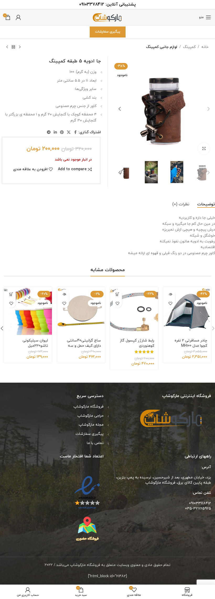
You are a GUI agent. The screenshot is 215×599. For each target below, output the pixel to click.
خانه (204, 47)
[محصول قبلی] (20, 47)
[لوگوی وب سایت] (107, 16)
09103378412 (91, 4)
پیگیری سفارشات (107, 31)
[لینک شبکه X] (68, 132)
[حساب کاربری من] (18, 17)
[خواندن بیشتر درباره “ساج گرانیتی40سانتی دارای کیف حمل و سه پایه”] (64, 294)
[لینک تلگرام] (48, 132)
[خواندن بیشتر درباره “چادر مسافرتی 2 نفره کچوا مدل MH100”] (170, 294)
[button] (208, 109)
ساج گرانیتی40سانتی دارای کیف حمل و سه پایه (84, 345)
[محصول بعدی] (7, 47)
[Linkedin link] (55, 132)
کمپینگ (189, 47)
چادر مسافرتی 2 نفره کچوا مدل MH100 (191, 343)
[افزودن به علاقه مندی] (170, 303)
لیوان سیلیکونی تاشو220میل (35, 343)
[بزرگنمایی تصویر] (204, 148)
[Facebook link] (75, 132)
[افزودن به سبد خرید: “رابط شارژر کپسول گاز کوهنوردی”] (117, 294)
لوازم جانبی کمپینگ (161, 47)
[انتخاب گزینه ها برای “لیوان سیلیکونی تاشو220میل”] (11, 294)
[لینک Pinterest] (61, 132)
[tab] (206, 204)
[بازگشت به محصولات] (13, 47)
